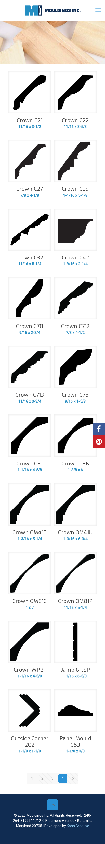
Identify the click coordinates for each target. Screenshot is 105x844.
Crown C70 (29, 326)
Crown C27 (29, 189)
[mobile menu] (98, 10)
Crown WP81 (29, 669)
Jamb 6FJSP (75, 669)
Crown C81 (30, 463)
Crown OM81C (29, 601)
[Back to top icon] (52, 804)
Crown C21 (29, 120)
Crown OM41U (75, 532)
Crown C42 (75, 257)
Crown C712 (75, 326)
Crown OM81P (75, 601)
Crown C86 (75, 463)
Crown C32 (29, 257)
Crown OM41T (29, 532)
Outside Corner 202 (29, 741)
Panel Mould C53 (75, 741)
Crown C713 (30, 394)
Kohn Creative (78, 826)
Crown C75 (75, 394)
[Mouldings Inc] (52, 10)
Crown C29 (75, 189)
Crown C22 (75, 120)
